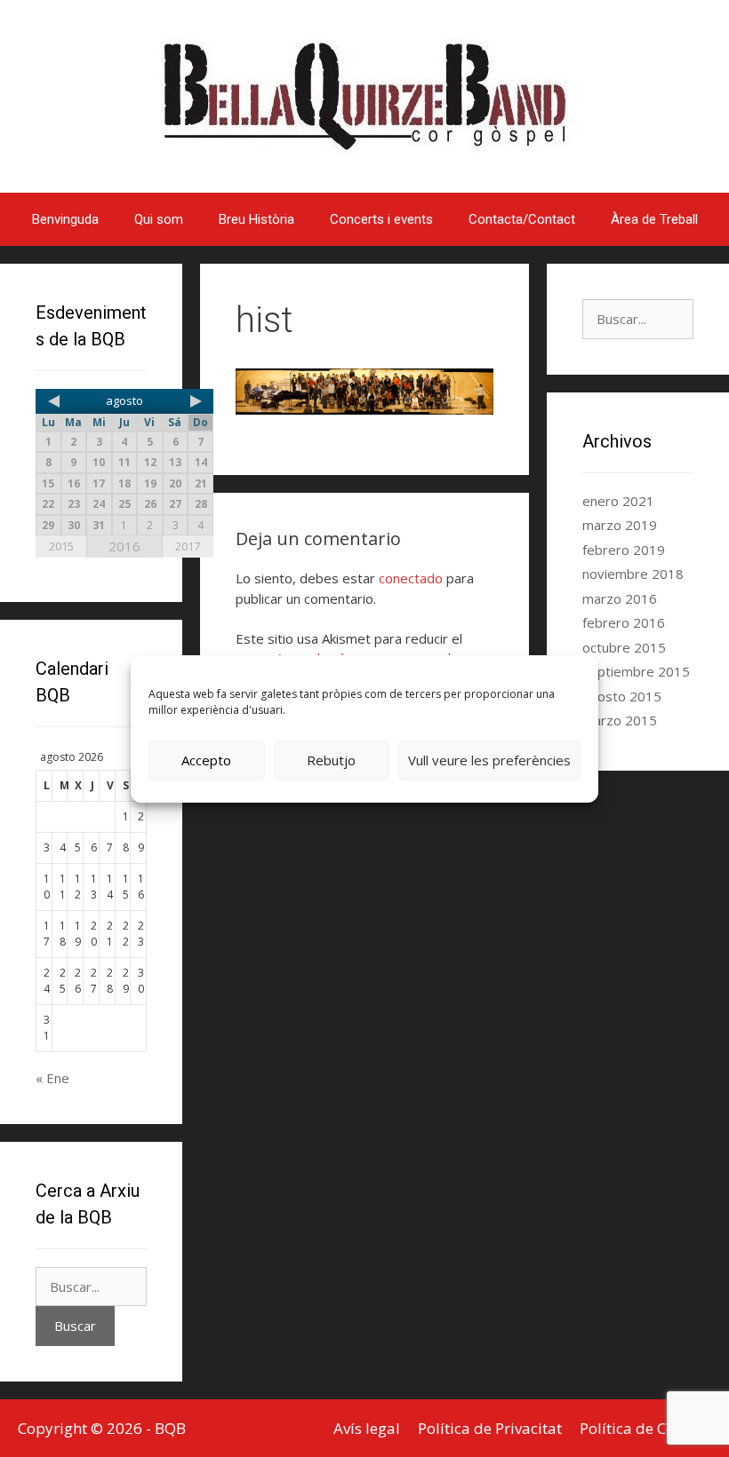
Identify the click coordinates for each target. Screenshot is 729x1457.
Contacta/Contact (522, 219)
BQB (170, 1428)
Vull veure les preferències (489, 760)
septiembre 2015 (636, 671)
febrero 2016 (623, 622)
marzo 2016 (619, 598)
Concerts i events (381, 219)
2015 (61, 546)
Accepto (206, 760)
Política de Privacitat (490, 1428)
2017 (187, 546)
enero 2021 (618, 501)
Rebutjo (331, 760)
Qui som (158, 219)
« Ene (52, 1078)
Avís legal (366, 1428)
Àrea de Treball (654, 219)
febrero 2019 (623, 549)
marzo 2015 (619, 720)
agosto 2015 (621, 696)
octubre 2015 (624, 647)
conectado (411, 578)
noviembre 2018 (633, 573)
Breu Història (256, 219)
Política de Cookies (645, 1428)
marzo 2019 (619, 525)
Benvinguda (65, 219)
